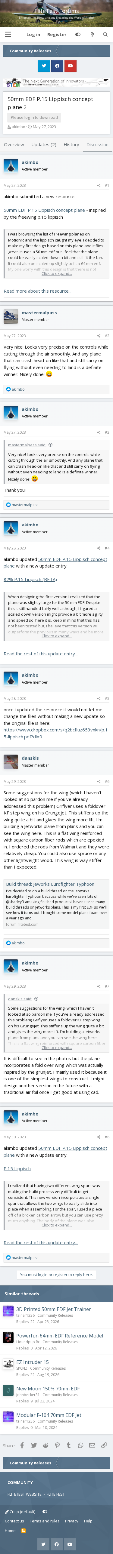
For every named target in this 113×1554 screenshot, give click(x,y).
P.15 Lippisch (17, 1168)
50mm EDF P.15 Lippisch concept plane (44, 210)
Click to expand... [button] (57, 273)
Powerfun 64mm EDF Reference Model (59, 1335)
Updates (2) (43, 144)
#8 (107, 1137)
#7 (107, 986)
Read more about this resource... (37, 291)
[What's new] (92, 35)
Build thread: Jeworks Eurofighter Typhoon (50, 884)
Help (88, 1521)
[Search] (105, 35)
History (71, 144)
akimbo (18, 126)
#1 (107, 185)
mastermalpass (39, 312)
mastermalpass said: (27, 445)
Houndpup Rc (28, 1341)
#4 (107, 548)
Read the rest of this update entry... (41, 654)
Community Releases (55, 1315)
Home (10, 1530)
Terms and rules (45, 1521)
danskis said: (20, 999)
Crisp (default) (22, 1511)
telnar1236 (25, 1315)
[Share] (99, 185)
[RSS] (24, 1531)
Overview (14, 144)
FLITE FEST (56, 1494)
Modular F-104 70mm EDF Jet (48, 1415)
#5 (107, 698)
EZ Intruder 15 (32, 1362)
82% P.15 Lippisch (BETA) (30, 579)
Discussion (97, 144)
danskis (30, 758)
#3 (107, 432)
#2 (107, 335)
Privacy (71, 1521)
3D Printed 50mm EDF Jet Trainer (53, 1309)
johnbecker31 (28, 1394)
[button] (7, 34)
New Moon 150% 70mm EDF (48, 1388)
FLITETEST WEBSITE (25, 1494)
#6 (107, 781)
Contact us (14, 1521)
